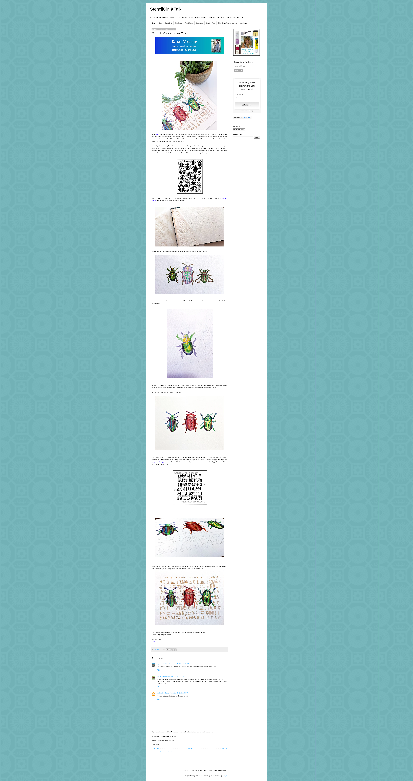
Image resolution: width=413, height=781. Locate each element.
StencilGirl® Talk (165, 9)
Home (153, 23)
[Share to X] (171, 650)
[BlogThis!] (169, 650)
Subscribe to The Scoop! (244, 62)
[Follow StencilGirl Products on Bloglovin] (242, 118)
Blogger (225, 776)
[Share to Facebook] (173, 650)
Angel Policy (189, 23)
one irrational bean (163, 693)
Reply (158, 670)
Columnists (199, 23)
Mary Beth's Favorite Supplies (227, 23)
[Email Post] (163, 649)
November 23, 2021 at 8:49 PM (179, 693)
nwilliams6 (160, 676)
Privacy (251, 111)
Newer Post (155, 748)
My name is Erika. (163, 664)
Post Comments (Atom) (167, 752)
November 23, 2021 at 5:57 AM (174, 676)
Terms (245, 111)
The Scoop (178, 23)
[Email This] (167, 650)
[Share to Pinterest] (175, 650)
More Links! (243, 23)
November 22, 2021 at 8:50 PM (179, 664)
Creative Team (210, 23)
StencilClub (168, 23)
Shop (160, 23)
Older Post (224, 748)
